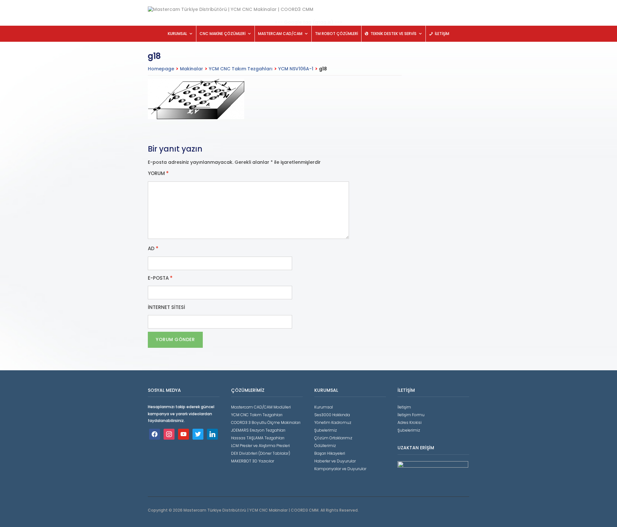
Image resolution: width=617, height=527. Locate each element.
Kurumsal (323, 407)
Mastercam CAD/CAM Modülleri (261, 407)
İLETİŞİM (442, 33)
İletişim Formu (411, 414)
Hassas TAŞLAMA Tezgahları (257, 438)
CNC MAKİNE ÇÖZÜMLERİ (223, 33)
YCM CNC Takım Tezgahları (241, 69)
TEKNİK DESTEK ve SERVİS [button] (393, 33)
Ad (153, 248)
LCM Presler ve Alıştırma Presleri (260, 445)
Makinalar (191, 69)
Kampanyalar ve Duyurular (340, 468)
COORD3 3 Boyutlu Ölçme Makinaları (265, 422)
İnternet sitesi (166, 307)
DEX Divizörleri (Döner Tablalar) (260, 453)
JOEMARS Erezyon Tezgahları (258, 430)
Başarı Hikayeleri (329, 453)
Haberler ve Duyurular (335, 461)
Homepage (161, 69)
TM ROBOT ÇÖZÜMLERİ (336, 33)
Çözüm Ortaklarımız (333, 438)
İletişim (404, 407)
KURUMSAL (177, 33)
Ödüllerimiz (325, 445)
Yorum (158, 173)
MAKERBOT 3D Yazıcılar (252, 461)
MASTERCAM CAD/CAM (280, 33)
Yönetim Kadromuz (332, 422)
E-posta (160, 278)
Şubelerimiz (325, 430)
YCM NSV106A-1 (295, 69)
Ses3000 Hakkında (332, 414)
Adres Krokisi (410, 422)
